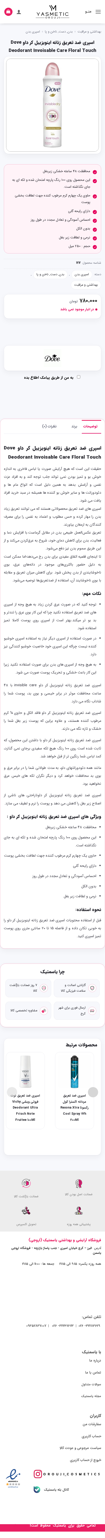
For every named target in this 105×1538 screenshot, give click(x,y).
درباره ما (95, 1360)
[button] (98, 11)
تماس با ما (93, 1372)
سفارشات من (92, 1424)
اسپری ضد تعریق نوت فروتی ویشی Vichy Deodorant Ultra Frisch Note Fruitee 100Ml (25, 1108)
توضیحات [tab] (90, 426)
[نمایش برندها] (52, 358)
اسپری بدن (33, 31)
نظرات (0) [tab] (49, 426)
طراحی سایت (19, 1525)
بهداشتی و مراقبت (89, 31)
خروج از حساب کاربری (85, 1460)
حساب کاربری (91, 1436)
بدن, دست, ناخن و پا (59, 31)
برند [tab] (74, 426)
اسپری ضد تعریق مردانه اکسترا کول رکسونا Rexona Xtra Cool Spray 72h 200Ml (74, 1108)
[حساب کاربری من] (18, 11)
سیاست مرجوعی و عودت (83, 1448)
